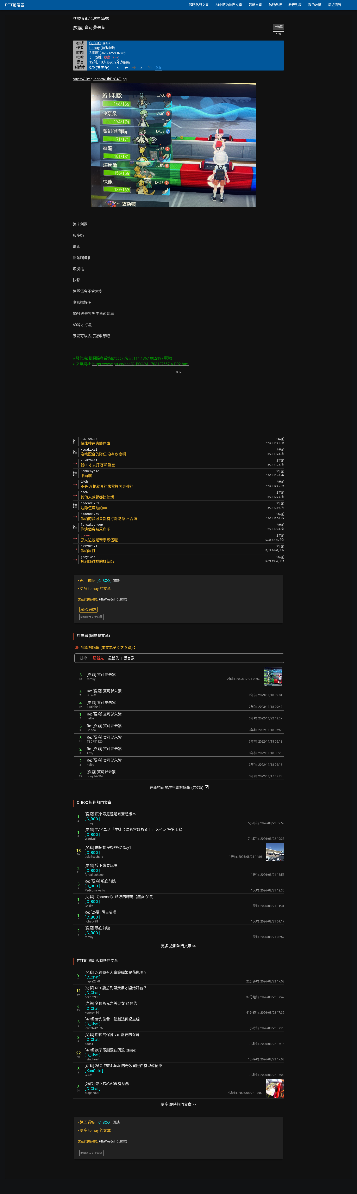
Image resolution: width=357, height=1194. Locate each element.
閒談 (99, 580)
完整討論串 (90, 647)
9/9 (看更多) (99, 67)
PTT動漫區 (80, 18)
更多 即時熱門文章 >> (178, 1104)
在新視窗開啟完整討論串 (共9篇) (179, 787)
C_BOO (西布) (99, 18)
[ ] (92, 819)
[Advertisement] (178, 404)
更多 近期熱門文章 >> (178, 946)
